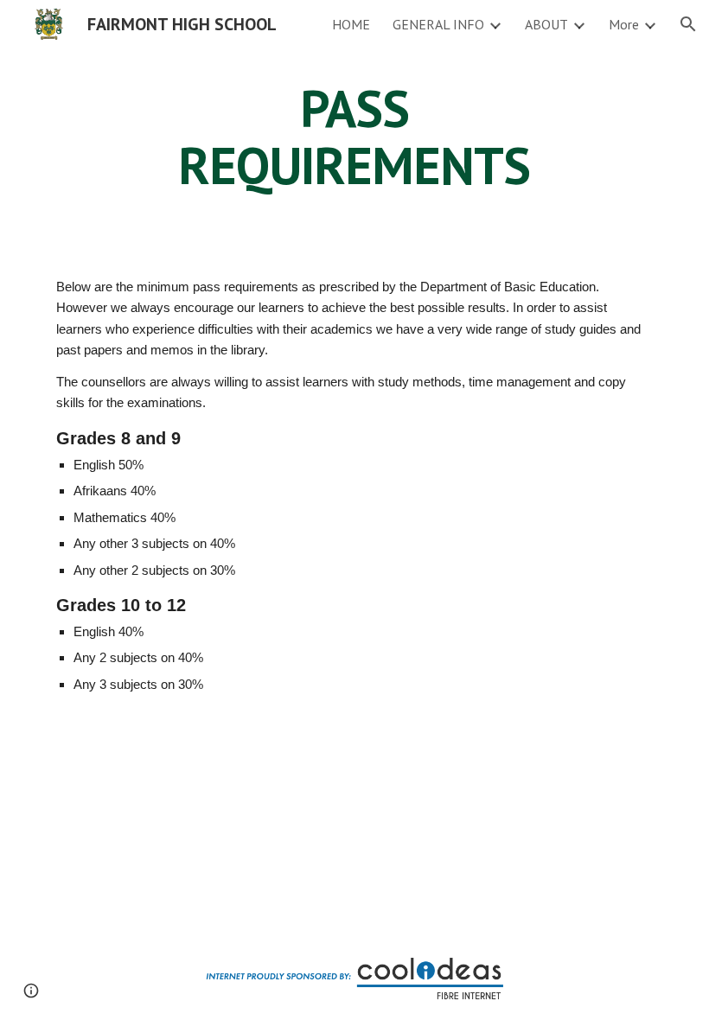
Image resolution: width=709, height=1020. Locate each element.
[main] (355, 137)
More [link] (624, 24)
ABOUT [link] (546, 24)
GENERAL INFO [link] (438, 24)
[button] (688, 24)
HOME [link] (351, 24)
